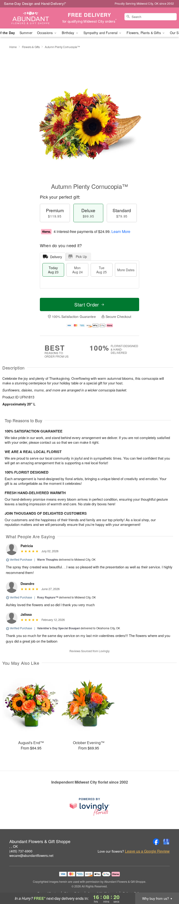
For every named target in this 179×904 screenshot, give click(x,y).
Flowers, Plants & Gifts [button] (144, 32)
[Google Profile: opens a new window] (166, 841)
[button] (167, 884)
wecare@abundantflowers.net (31, 855)
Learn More (120, 231)
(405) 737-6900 (20, 851)
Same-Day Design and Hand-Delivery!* (35, 3)
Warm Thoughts (47, 559)
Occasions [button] (45, 32)
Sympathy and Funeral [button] (101, 32)
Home (13, 47)
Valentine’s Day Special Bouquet (58, 628)
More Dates (125, 269)
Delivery (56, 256)
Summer (26, 32)
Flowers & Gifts (31, 47)
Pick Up (81, 256)
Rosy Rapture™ (47, 597)
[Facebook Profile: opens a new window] (156, 841)
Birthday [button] (68, 32)
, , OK (13, 846)
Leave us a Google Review (147, 851)
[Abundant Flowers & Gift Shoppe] (31, 17)
